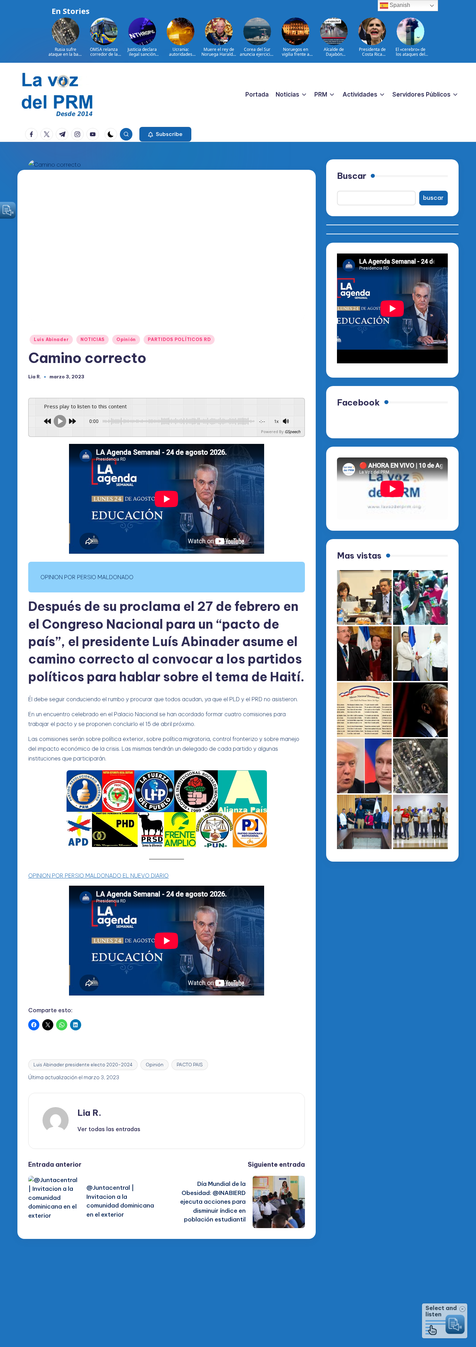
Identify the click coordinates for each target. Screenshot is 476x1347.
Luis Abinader (51, 339)
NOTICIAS (92, 339)
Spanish (399, 5)
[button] (165, 134)
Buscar (351, 176)
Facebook (358, 402)
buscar (433, 198)
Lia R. (89, 1112)
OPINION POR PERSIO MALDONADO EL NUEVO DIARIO (98, 875)
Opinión (126, 339)
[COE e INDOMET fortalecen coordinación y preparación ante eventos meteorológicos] (364, 822)
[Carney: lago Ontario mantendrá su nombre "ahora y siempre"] (420, 709)
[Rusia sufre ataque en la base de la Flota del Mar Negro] (420, 766)
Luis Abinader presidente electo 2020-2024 (82, 1064)
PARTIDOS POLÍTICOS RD (179, 339)
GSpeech (292, 431)
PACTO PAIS (190, 1064)
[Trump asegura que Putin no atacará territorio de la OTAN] (364, 766)
